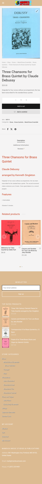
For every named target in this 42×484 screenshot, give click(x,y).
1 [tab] (20, 266)
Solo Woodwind (8, 381)
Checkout (5, 437)
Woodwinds (6, 377)
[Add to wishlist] (19, 248)
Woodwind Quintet (9, 393)
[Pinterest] (15, 129)
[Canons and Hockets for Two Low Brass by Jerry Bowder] (31, 233)
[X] (11, 129)
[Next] (38, 236)
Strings (4, 408)
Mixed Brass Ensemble (24, 62)
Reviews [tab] (21, 149)
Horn (5, 374)
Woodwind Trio (8, 389)
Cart (3, 433)
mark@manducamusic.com (16, 461)
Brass (14, 62)
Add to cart (21, 106)
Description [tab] (21, 140)
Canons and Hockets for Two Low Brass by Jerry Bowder (29, 250)
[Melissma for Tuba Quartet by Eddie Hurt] (10, 232)
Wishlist (4, 429)
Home (4, 62)
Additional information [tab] (21, 145)
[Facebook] (7, 129)
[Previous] (4, 236)
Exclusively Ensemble (10, 404)
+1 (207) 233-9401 (13, 467)
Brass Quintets (18, 122)
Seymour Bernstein (8, 412)
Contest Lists (6, 416)
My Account (6, 441)
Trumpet (6, 370)
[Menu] (3, 3)
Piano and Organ (8, 397)
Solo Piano (7, 400)
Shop (8, 62)
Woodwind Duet (8, 385)
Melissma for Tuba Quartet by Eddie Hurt (8, 249)
